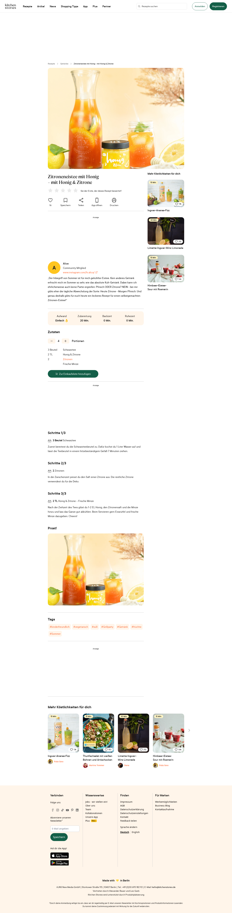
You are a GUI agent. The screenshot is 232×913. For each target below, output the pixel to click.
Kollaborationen (93, 813)
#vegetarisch (80, 627)
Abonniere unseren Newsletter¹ (60, 819)
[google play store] (65, 863)
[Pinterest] (72, 810)
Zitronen (67, 359)
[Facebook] (53, 810)
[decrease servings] (51, 341)
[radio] (50, 190)
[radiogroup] (63, 191)
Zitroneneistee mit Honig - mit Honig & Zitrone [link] (93, 63)
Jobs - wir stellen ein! (96, 801)
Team (88, 809)
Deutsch (124, 832)
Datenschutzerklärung (132, 809)
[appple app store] (65, 856)
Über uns (90, 805)
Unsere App (91, 816)
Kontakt (124, 816)
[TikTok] (62, 810)
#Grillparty (107, 627)
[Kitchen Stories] (10, 6)
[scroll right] (189, 730)
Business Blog (162, 805)
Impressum (126, 801)
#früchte (136, 627)
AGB (122, 805)
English (136, 832)
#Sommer (55, 633)
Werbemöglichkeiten (166, 801)
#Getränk (122, 627)
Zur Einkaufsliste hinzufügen (75, 374)
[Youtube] (67, 810)
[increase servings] (65, 341)
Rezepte (51, 63)
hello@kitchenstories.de (163, 887)
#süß (95, 627)
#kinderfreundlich (60, 627)
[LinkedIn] (77, 810)
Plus (90, 820)
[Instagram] (57, 810)
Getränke (64, 63)
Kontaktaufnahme (164, 809)
